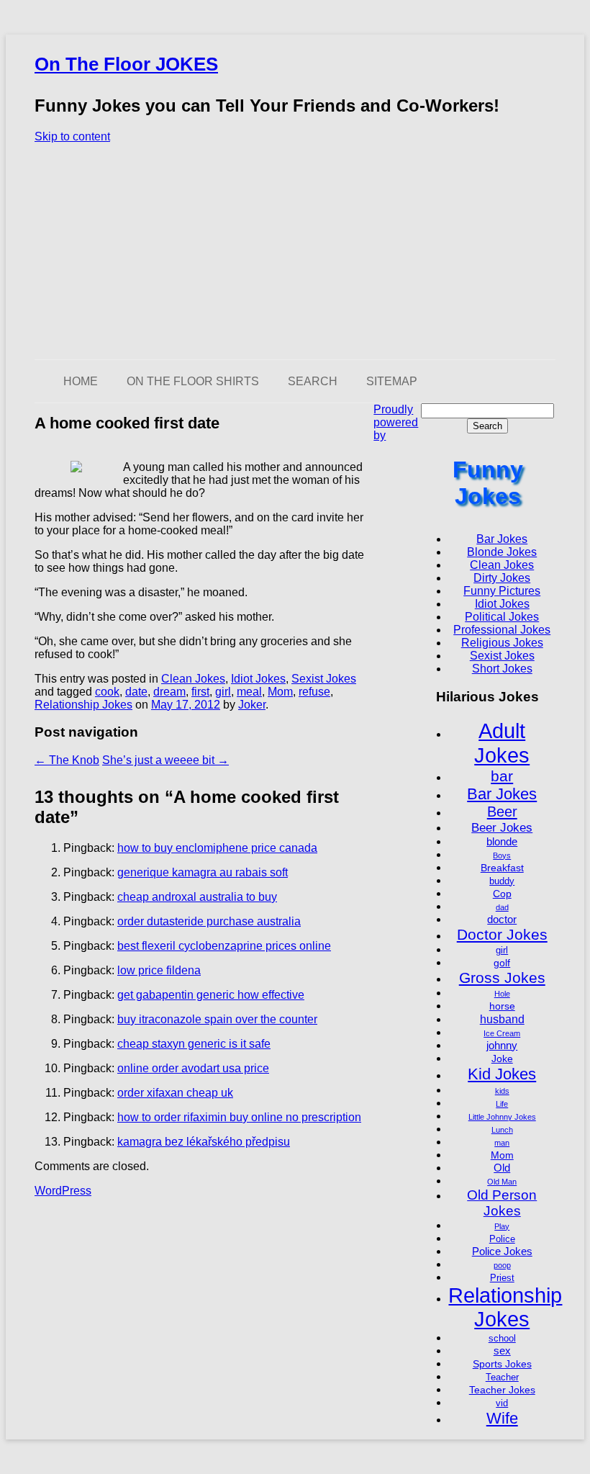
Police (502, 1239)
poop (502, 1265)
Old (502, 1167)
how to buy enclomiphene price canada (217, 848)
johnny (501, 1045)
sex (502, 1350)
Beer (502, 811)
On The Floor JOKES (126, 64)
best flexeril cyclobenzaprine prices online (224, 946)
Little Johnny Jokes (502, 1117)
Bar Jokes (501, 539)
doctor (502, 919)
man (501, 1142)
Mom (280, 692)
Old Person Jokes (502, 1202)
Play (501, 1226)
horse (502, 1006)
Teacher (502, 1377)
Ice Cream (502, 1033)
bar (502, 776)
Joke (502, 1058)
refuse (314, 692)
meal (249, 692)
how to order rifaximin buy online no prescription (239, 1117)
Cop (502, 893)
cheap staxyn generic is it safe (194, 1044)
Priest (502, 1278)
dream (169, 692)
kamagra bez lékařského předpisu (203, 1142)
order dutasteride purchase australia (209, 921)
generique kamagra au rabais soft (202, 872)
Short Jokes (502, 668)
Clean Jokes (193, 679)
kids (502, 1091)
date (136, 692)
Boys (502, 855)
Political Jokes (502, 617)
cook (107, 692)
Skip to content (72, 136)
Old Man (502, 1181)
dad (502, 907)
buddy (501, 881)
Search (312, 381)
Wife (502, 1418)
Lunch (502, 1129)
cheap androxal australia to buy (197, 897)
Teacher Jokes (502, 1390)
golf (502, 963)
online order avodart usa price (193, 1068)
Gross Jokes (502, 977)
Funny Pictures (501, 591)
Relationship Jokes (83, 704)
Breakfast (502, 867)
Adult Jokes (502, 743)
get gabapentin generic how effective (210, 995)
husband (502, 1018)
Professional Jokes (501, 630)
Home (80, 381)
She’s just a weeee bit (165, 760)
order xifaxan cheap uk (175, 1093)
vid (502, 1403)
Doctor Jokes (502, 934)
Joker (252, 704)
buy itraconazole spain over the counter (217, 1019)
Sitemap (391, 381)
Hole (502, 993)
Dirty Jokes (501, 578)
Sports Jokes (502, 1364)
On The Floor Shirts (193, 381)
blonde (501, 841)
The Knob (67, 760)
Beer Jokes (501, 827)
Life (502, 1104)
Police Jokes (502, 1251)
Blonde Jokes (502, 552)
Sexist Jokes (323, 679)
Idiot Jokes (258, 679)
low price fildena (159, 970)
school (502, 1339)
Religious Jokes (502, 643)
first (200, 692)
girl (223, 692)
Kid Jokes (502, 1074)
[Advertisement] (295, 251)
